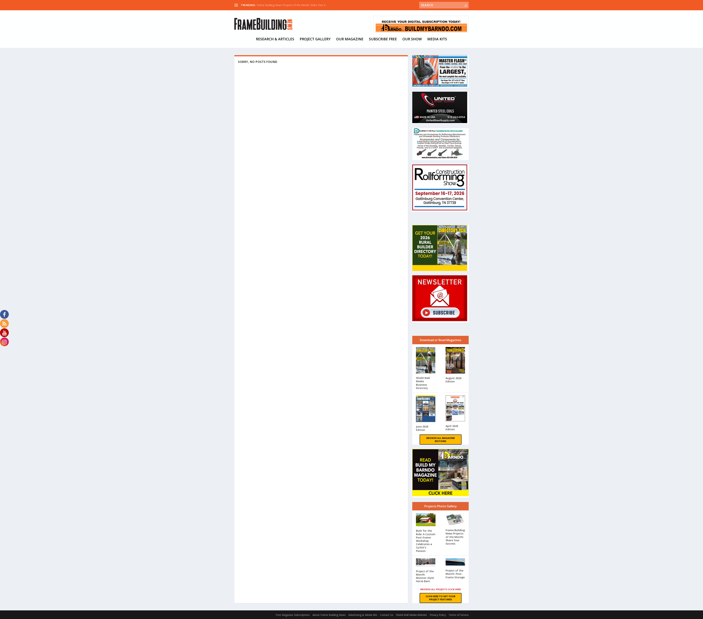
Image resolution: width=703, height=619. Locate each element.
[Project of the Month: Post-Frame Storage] (455, 562)
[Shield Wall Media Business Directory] (426, 360)
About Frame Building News (329, 615)
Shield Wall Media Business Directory (423, 383)
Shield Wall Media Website (411, 615)
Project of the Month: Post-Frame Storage (455, 574)
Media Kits (437, 39)
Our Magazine (349, 39)
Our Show (412, 39)
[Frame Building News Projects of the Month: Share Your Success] (455, 520)
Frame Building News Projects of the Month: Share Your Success (455, 537)
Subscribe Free (383, 39)
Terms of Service (459, 615)
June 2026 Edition (422, 428)
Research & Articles (275, 39)
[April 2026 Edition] (455, 408)
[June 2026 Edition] (426, 409)
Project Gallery (315, 39)
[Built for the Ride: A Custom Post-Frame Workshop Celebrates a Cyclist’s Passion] (426, 520)
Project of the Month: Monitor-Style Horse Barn (425, 576)
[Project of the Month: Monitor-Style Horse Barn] (426, 562)
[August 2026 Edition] (455, 361)
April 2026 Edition (452, 427)
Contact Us (386, 615)
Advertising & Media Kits (362, 615)
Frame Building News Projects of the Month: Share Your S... (292, 5)
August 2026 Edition (453, 379)
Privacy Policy (438, 615)
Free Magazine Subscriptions (293, 615)
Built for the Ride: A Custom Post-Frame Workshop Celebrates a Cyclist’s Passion (425, 541)
